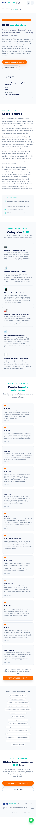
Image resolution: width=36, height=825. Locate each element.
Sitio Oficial (10, 68)
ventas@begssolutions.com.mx (18, 807)
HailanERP (27, 812)
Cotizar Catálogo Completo (17, 678)
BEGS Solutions (6, 8)
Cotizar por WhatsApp (17, 783)
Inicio (32, 808)
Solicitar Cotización (13, 62)
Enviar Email (18, 789)
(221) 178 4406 (4, 808)
